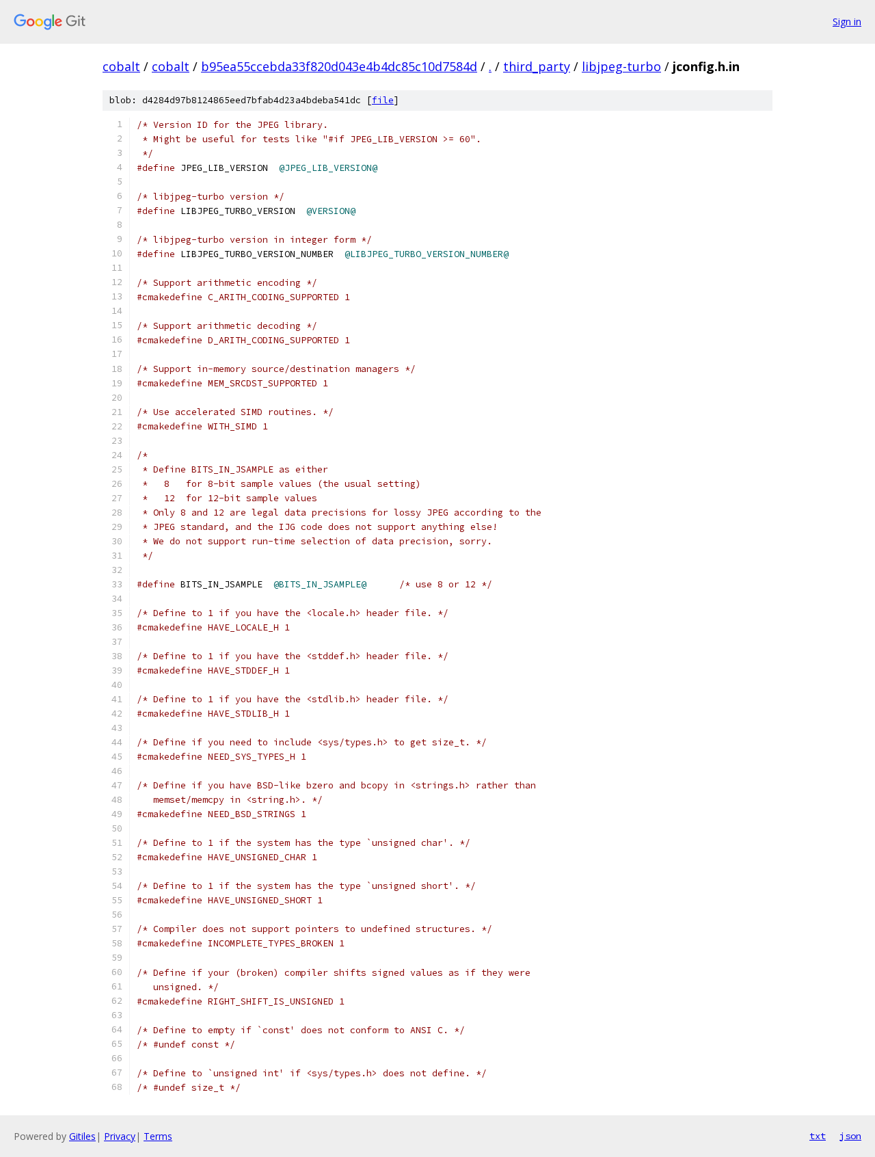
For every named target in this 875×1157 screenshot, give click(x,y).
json (850, 1136)
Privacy (119, 1136)
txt (817, 1136)
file (383, 100)
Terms (158, 1136)
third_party (536, 66)
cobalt (121, 66)
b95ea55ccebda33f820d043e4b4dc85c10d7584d (339, 66)
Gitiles (82, 1136)
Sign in (847, 21)
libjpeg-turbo (621, 66)
